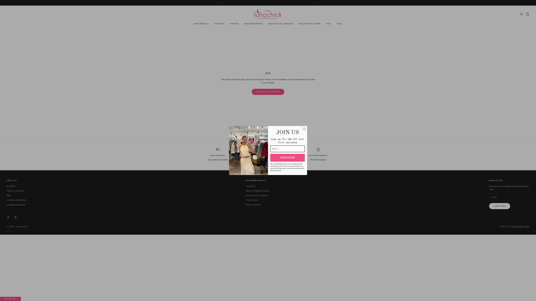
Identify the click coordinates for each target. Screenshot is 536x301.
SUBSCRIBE (287, 157)
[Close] (304, 128)
